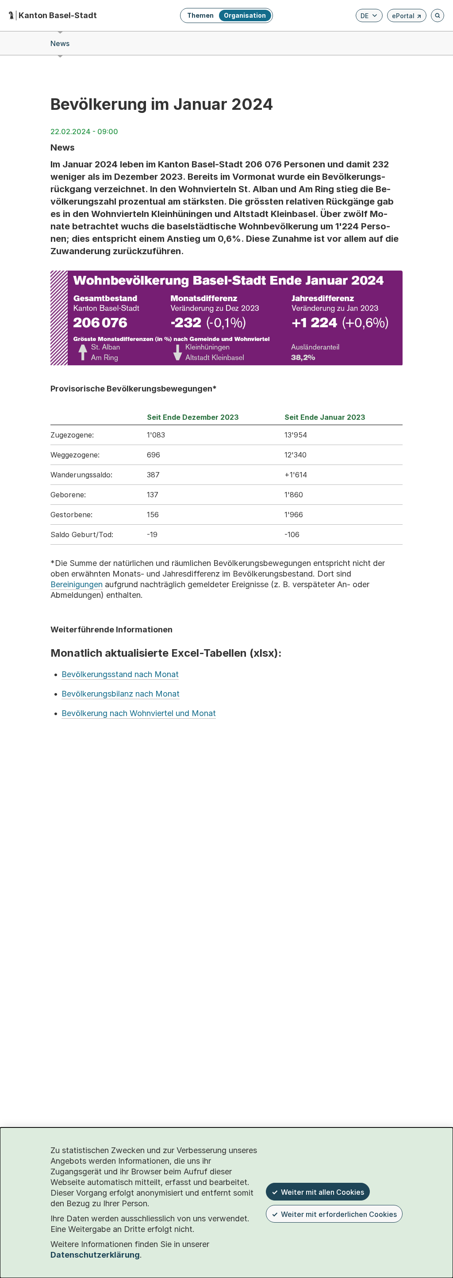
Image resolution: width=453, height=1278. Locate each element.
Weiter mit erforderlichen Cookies (339, 1214)
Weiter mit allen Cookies (322, 1192)
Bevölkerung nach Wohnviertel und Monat (138, 713)
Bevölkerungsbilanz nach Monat (120, 693)
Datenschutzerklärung (95, 1254)
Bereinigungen (76, 584)
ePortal (406, 17)
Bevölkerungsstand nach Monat (120, 674)
